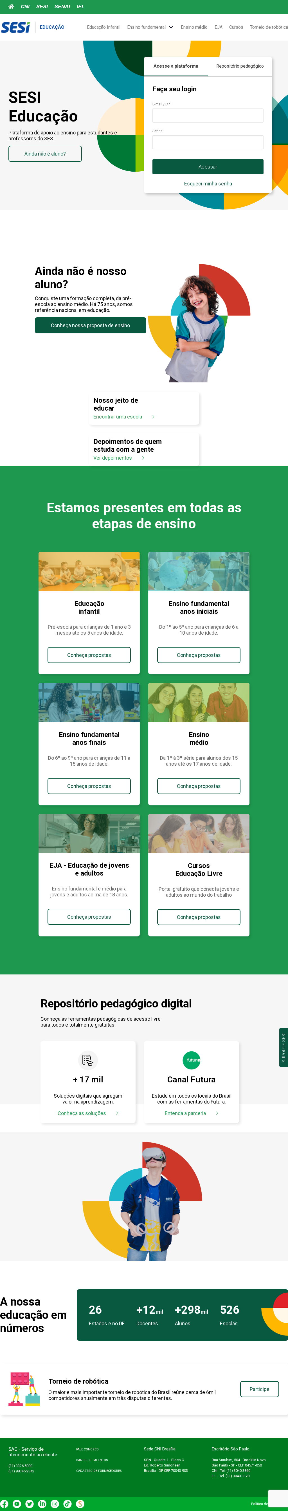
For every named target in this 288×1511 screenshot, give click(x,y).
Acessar (208, 167)
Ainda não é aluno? (45, 154)
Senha (157, 131)
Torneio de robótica (269, 27)
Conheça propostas (89, 655)
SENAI (62, 6)
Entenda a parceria (186, 1113)
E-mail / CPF (162, 104)
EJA (218, 27)
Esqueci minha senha (208, 184)
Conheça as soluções (82, 1113)
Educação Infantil (103, 27)
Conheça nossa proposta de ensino (90, 325)
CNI (25, 6)
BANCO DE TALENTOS (92, 1460)
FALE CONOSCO (87, 1449)
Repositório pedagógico (240, 66)
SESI (42, 6)
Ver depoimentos (113, 458)
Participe (259, 1389)
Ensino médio (194, 27)
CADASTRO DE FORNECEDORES (99, 1471)
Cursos (236, 27)
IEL (81, 6)
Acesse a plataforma (176, 66)
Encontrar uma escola (118, 417)
